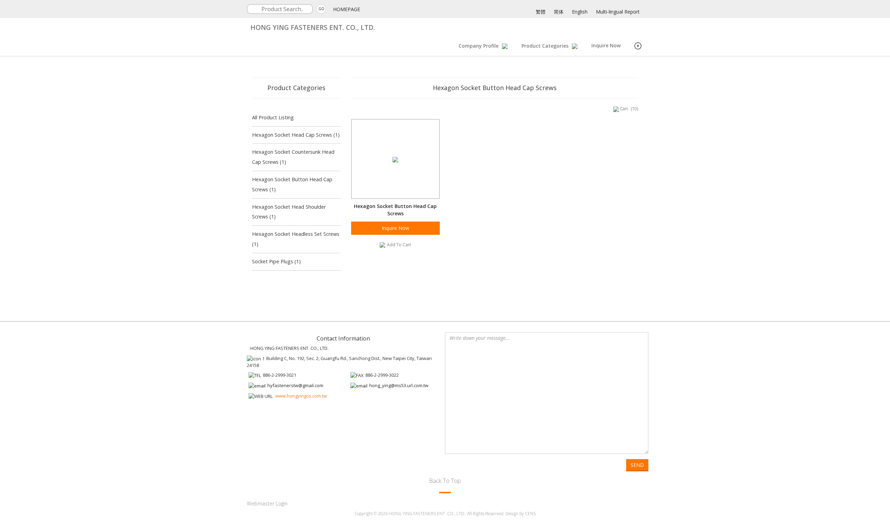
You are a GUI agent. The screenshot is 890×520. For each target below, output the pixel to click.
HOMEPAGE (346, 9)
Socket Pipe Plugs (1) (276, 261)
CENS (530, 514)
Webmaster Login (267, 503)
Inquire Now (606, 45)
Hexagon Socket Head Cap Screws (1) (296, 134)
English (580, 11)
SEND (637, 465)
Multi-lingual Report (618, 11)
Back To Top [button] (445, 481)
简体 (559, 11)
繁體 (540, 11)
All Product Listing (273, 117)
